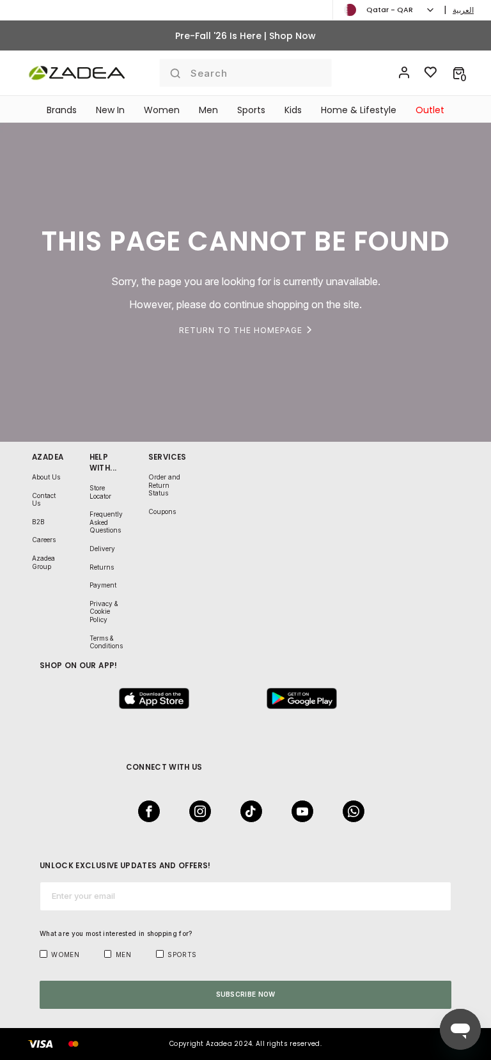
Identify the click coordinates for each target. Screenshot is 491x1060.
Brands (62, 110)
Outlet (430, 110)
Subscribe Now (246, 994)
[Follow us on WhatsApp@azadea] (349, 811)
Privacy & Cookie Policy (104, 611)
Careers (44, 539)
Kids (293, 110)
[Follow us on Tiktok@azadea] (247, 811)
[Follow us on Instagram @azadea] (196, 811)
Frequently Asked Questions (106, 522)
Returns (102, 567)
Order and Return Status (164, 485)
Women (162, 110)
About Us (46, 477)
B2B (38, 522)
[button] (458, 72)
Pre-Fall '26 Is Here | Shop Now (245, 35)
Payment (103, 585)
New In (110, 110)
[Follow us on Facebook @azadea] (145, 811)
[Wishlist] (431, 72)
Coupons (162, 511)
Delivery (102, 548)
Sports (251, 110)
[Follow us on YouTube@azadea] (298, 811)
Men (208, 110)
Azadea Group (43, 562)
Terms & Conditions (106, 642)
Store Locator (100, 492)
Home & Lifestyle (358, 110)
